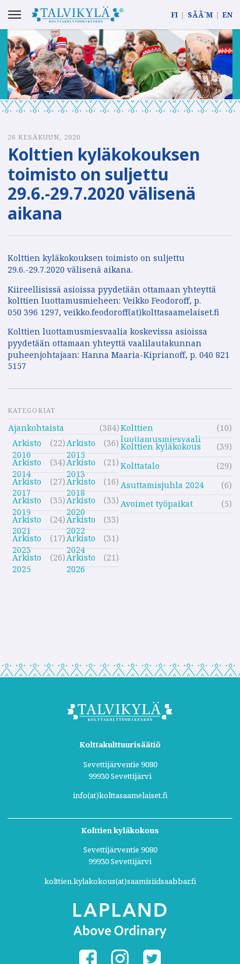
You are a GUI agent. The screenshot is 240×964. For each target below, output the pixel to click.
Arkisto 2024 (81, 540)
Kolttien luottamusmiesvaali (161, 429)
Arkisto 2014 (26, 464)
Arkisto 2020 (81, 502)
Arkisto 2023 (26, 540)
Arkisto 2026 (81, 559)
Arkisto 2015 (81, 444)
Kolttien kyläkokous (161, 446)
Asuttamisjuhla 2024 (162, 484)
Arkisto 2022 (81, 521)
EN (227, 15)
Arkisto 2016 (26, 444)
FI (174, 15)
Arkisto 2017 (26, 483)
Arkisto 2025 (26, 559)
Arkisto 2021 (26, 521)
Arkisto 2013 (81, 464)
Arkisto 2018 (81, 483)
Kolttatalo (140, 465)
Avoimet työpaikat (157, 503)
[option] (120, 64)
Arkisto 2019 (26, 502)
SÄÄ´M (200, 15)
